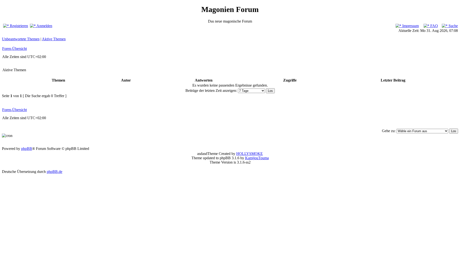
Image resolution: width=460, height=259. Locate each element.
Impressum (410, 26)
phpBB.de (54, 172)
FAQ (433, 26)
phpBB (26, 149)
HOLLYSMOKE (249, 154)
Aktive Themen (54, 39)
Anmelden (44, 26)
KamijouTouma (257, 158)
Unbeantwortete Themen (21, 39)
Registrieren (18, 26)
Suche (453, 26)
